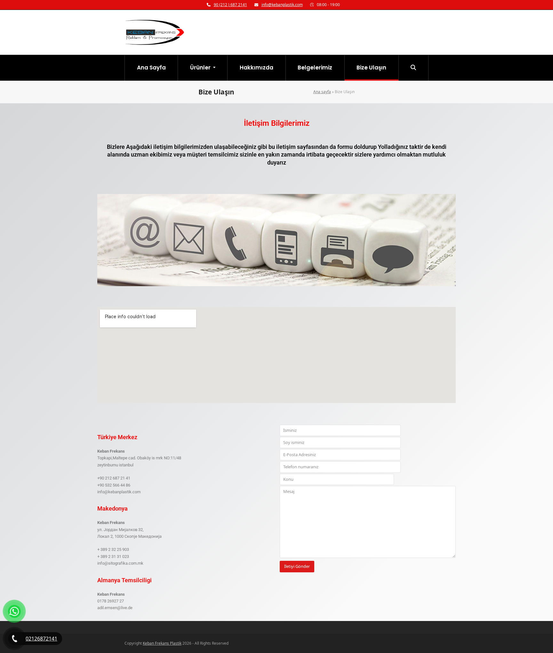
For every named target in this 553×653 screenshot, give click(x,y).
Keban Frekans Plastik (162, 643)
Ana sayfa (322, 91)
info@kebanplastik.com (282, 4)
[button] (413, 68)
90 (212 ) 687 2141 (230, 4)
